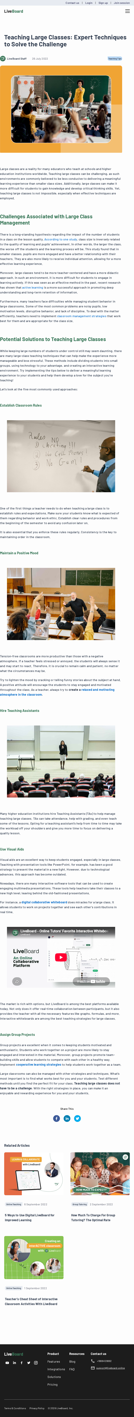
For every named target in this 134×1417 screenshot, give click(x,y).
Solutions (54, 1377)
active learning (32, 287)
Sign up (103, 2)
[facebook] (56, 1118)
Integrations (56, 1369)
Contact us (72, 2)
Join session (122, 2)
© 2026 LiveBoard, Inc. (60, 1408)
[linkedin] (67, 1118)
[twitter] (77, 1118)
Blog (72, 1361)
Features (53, 1361)
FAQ (72, 1369)
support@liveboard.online (110, 1367)
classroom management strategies (81, 316)
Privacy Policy (36, 1408)
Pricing (52, 1384)
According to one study (60, 239)
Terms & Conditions (15, 1408)
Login (88, 2)
